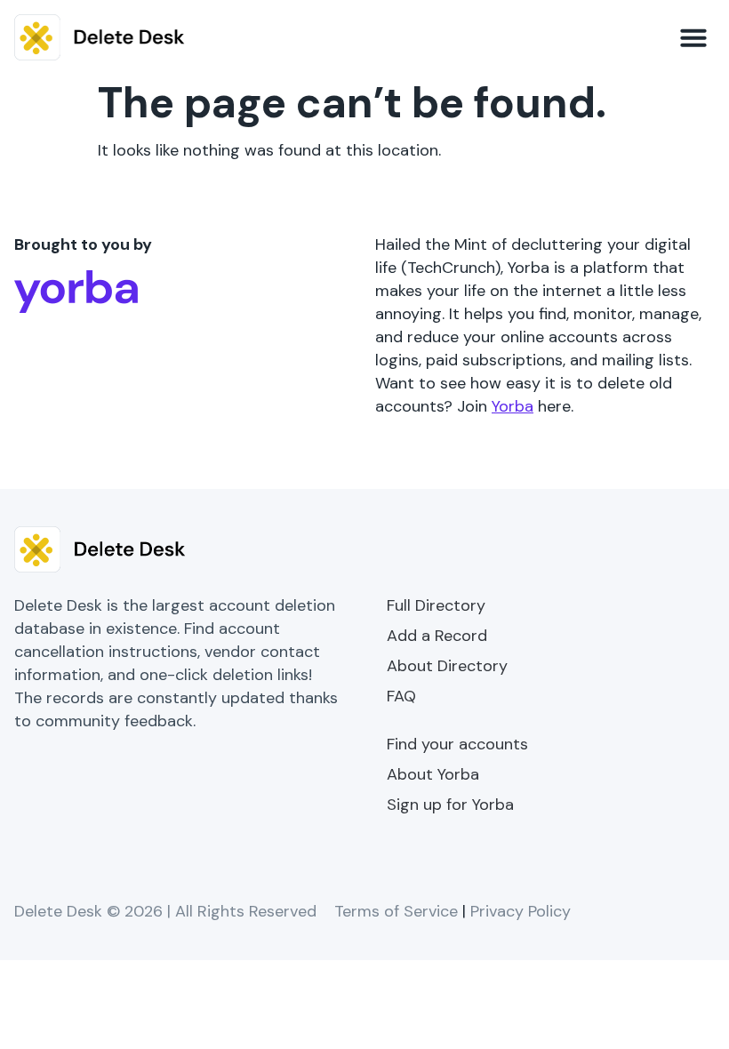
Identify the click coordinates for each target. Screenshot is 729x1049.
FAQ (401, 696)
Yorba (512, 406)
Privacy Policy (520, 911)
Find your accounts (457, 744)
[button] (693, 37)
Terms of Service (396, 911)
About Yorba (433, 774)
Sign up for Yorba (450, 804)
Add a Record (437, 635)
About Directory (447, 666)
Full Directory (436, 605)
